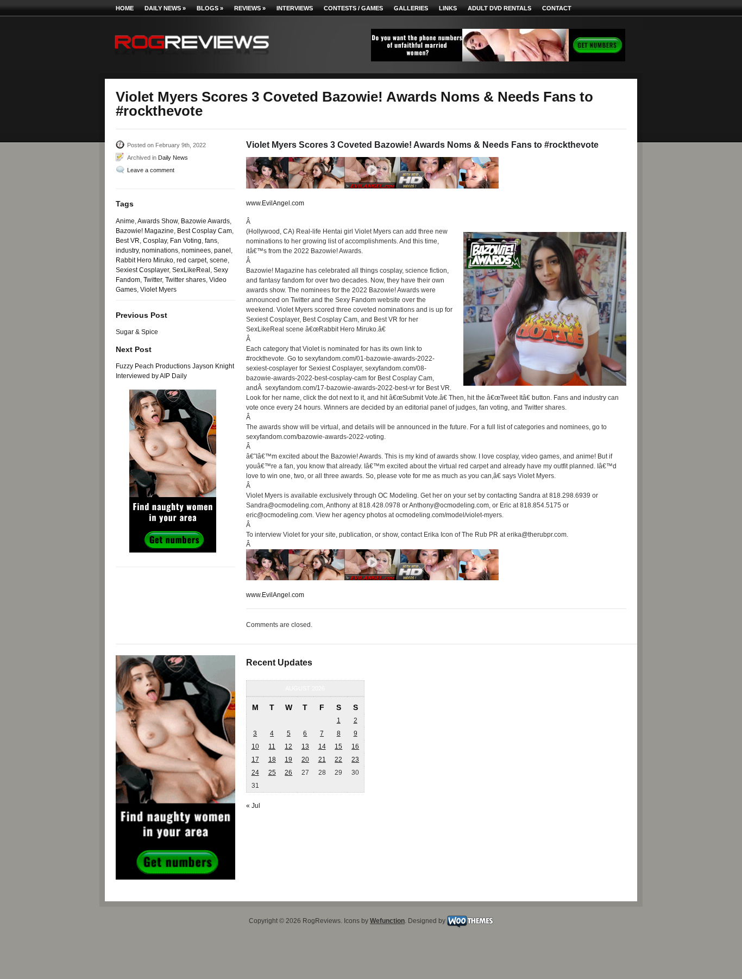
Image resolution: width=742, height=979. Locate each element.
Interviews (294, 8)
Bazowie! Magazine (145, 231)
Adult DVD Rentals (499, 8)
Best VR (128, 240)
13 (305, 746)
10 (255, 746)
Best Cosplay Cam (204, 231)
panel (222, 250)
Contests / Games (353, 8)
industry (127, 250)
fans (211, 240)
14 (322, 746)
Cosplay (155, 240)
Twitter (152, 280)
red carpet (191, 260)
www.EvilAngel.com (275, 203)
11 (271, 746)
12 (288, 746)
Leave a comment (150, 170)
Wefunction (387, 921)
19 (288, 759)
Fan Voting (186, 240)
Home (125, 8)
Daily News (165, 8)
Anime (125, 221)
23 (355, 759)
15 (338, 746)
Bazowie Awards (205, 221)
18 (272, 759)
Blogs (210, 8)
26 (288, 772)
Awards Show (157, 221)
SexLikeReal (191, 270)
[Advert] (498, 59)
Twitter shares (185, 280)
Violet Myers (158, 289)
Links (448, 8)
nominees (196, 250)
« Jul (253, 805)
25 (272, 772)
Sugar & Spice (137, 332)
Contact (556, 8)
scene (219, 260)
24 (255, 772)
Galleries (411, 8)
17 (255, 759)
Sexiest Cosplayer (142, 270)
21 (322, 759)
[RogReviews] (191, 57)
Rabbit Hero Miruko (144, 260)
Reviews (250, 8)
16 (355, 746)
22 (338, 759)
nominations (160, 250)
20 (305, 759)
